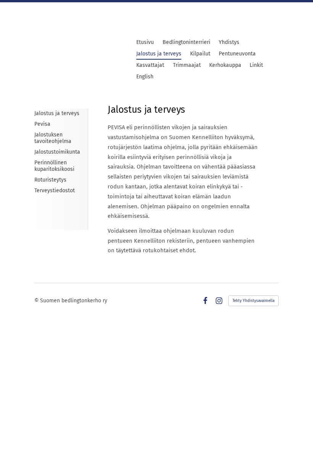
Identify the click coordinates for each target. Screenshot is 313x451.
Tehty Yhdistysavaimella (253, 301)
